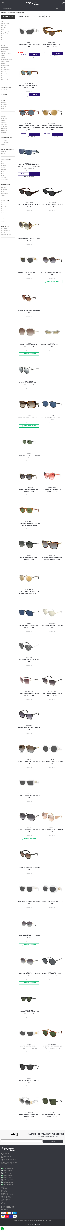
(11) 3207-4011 (6, 1153)
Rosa (2, 173)
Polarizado (4, 193)
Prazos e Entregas (5, 1199)
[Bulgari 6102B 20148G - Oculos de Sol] (29, 961)
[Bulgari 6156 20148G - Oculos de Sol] (29, 816)
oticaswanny (4, 12)
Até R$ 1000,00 (5, 230)
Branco (3, 163)
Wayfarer (4, 132)
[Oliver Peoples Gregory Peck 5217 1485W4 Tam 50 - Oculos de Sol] (52, 112)
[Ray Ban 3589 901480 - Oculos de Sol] (52, 404)
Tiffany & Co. (5, 80)
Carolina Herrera (6, 53)
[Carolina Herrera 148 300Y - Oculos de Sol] (29, 680)
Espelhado (4, 189)
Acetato (3, 151)
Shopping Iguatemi (7, 1175)
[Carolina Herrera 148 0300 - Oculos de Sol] (52, 680)
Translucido (4, 179)
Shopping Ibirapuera (7, 1170)
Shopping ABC (6, 1172)
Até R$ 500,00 (5, 228)
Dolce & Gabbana (6, 59)
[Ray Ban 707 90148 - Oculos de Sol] (29, 1067)
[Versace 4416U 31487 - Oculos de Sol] (29, 782)
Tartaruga (4, 177)
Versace (3, 82)
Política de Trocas (5, 1200)
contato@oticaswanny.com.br (10, 1159)
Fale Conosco (4, 1188)
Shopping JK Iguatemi (8, 1177)
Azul (2, 161)
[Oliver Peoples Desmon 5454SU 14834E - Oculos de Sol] (29, 510)
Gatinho (3, 122)
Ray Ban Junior (5, 74)
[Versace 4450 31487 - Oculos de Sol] (29, 31)
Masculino (4, 102)
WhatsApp (2, 1168)
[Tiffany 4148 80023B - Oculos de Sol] (29, 298)
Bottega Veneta (5, 49)
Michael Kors (5, 65)
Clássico (3, 120)
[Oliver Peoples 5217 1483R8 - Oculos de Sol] (29, 72)
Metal (3, 154)
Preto (2, 171)
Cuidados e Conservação (7, 1194)
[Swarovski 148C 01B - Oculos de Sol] (29, 714)
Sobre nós (3, 1190)
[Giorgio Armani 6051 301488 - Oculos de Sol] (29, 370)
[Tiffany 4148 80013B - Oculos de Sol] (29, 854)
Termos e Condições (5, 1196)
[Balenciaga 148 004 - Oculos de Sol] (52, 612)
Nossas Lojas (4, 1191)
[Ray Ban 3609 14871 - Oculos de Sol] (29, 442)
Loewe (3, 63)
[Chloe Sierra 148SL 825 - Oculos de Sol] (29, 225)
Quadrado (4, 126)
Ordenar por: (20, 16)
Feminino (4, 104)
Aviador (3, 116)
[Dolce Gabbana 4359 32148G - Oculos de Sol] (29, 476)
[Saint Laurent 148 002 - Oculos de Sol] (29, 191)
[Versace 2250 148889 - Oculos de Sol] (29, 748)
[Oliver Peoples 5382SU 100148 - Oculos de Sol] (29, 999)
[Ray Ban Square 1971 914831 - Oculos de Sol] (52, 1101)
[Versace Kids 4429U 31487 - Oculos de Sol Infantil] (29, 1033)
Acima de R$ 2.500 (6, 234)
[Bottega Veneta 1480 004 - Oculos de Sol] (52, 31)
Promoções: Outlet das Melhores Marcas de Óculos (8, 34)
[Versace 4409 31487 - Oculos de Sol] (29, 889)
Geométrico (4, 124)
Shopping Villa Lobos (8, 1180)
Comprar (34, 54)
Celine (3, 55)
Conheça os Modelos (53, 281)
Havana (3, 169)
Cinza (2, 205)
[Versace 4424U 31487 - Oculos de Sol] (52, 889)
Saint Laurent (5, 76)
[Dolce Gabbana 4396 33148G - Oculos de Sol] (29, 1101)
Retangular (4, 130)
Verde (3, 221)
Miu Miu (3, 28)
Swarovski (4, 78)
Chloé (3, 57)
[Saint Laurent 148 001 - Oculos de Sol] (52, 191)
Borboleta (4, 118)
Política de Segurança (6, 1197)
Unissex (3, 108)
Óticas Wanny (37, 1224)
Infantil (3, 106)
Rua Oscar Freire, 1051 (8, 1184)
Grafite (3, 167)
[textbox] (26, 8)
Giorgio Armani (5, 61)
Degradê (3, 187)
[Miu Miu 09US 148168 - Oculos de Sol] (52, 332)
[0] (63, 3)
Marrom (3, 209)
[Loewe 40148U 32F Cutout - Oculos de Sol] (29, 332)
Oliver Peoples (5, 70)
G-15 (2, 191)
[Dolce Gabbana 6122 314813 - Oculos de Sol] (52, 476)
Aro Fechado (5, 142)
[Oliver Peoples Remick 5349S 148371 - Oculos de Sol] (52, 1033)
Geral (2, 30)
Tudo (2, 21)
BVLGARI (3, 51)
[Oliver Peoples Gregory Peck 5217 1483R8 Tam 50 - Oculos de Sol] (29, 112)
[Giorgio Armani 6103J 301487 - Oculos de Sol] (52, 961)
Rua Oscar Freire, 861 (8, 1182)
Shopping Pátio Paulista (8, 1173)
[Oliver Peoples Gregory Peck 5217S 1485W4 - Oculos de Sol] (29, 578)
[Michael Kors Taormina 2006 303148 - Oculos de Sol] (52, 544)
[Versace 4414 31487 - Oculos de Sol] (52, 748)
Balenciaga (4, 47)
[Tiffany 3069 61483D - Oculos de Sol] (52, 816)
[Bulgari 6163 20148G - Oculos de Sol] (52, 260)
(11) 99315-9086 (7, 1156)
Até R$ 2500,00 (5, 232)
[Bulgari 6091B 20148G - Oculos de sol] (29, 923)
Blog (2, 1202)
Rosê (2, 175)
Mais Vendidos (5, 40)
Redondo (4, 128)
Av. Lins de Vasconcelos (8, 1168)
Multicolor (4, 211)
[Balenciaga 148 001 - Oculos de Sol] (29, 646)
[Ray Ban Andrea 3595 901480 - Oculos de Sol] (29, 612)
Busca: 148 (21, 12)
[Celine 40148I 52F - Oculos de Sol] (29, 404)
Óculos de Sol (13, 12)
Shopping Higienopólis (8, 1179)
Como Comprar (4, 1193)
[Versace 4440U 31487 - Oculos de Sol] (29, 260)
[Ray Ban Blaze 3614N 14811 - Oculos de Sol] (29, 544)
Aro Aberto (4, 140)
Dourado (3, 165)
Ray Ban (3, 25)
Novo (2, 38)
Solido (3, 195)
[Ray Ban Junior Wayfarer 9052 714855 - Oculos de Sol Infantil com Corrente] (29, 152)
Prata (2, 213)
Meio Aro (3, 144)
